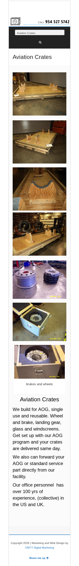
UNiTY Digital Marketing (39, 547)
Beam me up (37, 557)
